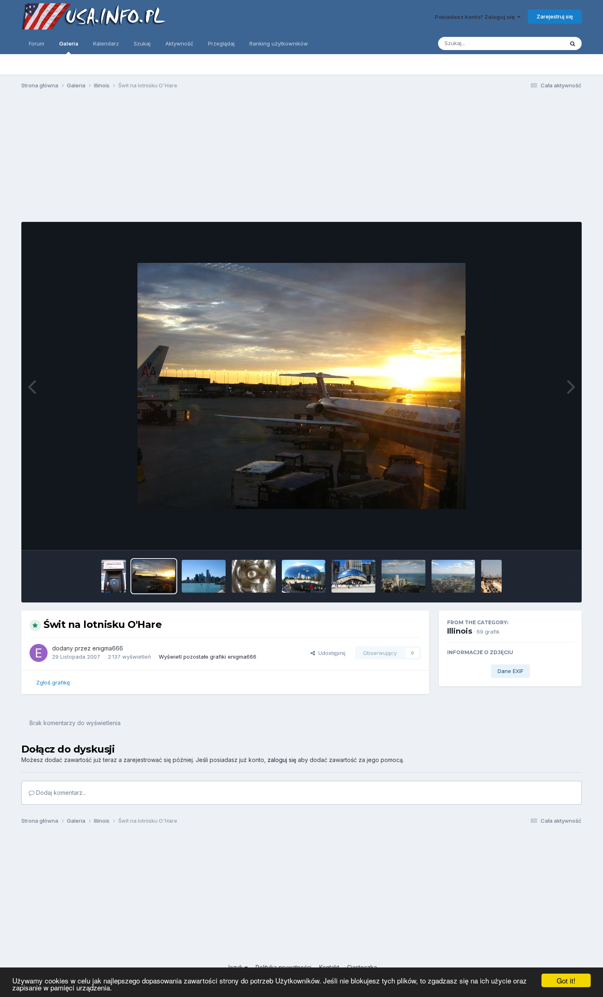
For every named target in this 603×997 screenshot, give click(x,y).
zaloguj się (281, 759)
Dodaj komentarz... (60, 792)
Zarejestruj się (555, 16)
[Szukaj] (573, 43)
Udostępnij (330, 653)
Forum (36, 43)
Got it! (566, 980)
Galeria (68, 43)
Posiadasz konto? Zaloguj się (476, 17)
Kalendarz (106, 43)
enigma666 (107, 648)
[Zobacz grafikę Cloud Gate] (304, 576)
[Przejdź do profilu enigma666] (39, 653)
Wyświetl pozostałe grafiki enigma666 (207, 656)
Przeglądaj (221, 43)
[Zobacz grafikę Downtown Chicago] (204, 576)
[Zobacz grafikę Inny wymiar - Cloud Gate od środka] (254, 576)
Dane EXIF (510, 671)
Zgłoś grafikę (53, 682)
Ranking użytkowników (278, 43)
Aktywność (179, 43)
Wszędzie (540, 43)
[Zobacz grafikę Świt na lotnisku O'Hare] (154, 576)
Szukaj (142, 43)
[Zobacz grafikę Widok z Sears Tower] (403, 576)
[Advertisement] (301, 159)
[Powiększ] (301, 386)
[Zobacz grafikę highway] (491, 576)
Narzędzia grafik (542, 535)
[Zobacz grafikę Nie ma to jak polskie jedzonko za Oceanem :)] (113, 576)
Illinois (459, 631)
